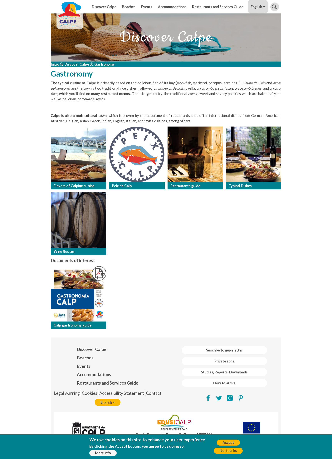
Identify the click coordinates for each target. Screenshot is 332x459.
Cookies (89, 393)
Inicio (55, 64)
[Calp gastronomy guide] (99, 273)
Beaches (128, 7)
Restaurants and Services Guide (217, 7)
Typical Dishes (240, 186)
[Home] (70, 6)
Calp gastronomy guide (72, 325)
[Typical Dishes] (253, 154)
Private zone (224, 361)
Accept (228, 443)
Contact (153, 393)
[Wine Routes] (78, 220)
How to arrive (224, 383)
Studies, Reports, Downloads (224, 372)
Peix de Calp (122, 186)
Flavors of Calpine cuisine (74, 186)
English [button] (256, 7)
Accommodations (172, 7)
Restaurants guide (185, 186)
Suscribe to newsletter (224, 350)
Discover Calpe (104, 7)
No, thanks (228, 450)
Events (146, 7)
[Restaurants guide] (195, 154)
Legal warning (67, 393)
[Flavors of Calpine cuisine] (78, 154)
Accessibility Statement (121, 393)
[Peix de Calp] (137, 154)
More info (103, 453)
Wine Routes (64, 251)
